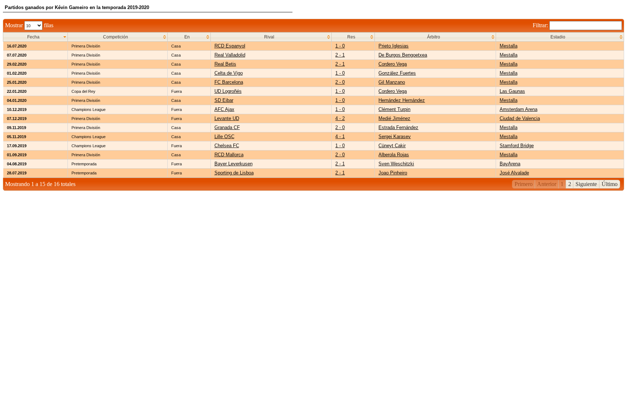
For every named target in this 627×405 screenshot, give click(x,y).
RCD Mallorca (228, 154)
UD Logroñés (228, 91)
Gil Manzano (391, 82)
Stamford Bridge (517, 145)
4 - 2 (340, 118)
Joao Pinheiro (392, 172)
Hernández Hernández (401, 100)
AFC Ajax (224, 109)
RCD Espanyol (229, 46)
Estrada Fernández (398, 127)
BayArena (510, 163)
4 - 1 (340, 136)
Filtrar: (541, 25)
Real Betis (225, 64)
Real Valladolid (229, 55)
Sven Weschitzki (396, 163)
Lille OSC (224, 136)
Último (610, 184)
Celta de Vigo (228, 73)
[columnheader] (35, 37)
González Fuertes (397, 73)
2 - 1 (340, 55)
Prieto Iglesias (393, 46)
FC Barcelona (228, 82)
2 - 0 (340, 82)
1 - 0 (340, 46)
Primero (524, 184)
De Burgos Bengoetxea (402, 55)
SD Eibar (223, 100)
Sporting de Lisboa (234, 172)
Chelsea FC (226, 145)
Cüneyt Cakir (392, 145)
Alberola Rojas (393, 154)
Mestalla (508, 46)
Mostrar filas (29, 25)
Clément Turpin (394, 109)
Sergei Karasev (394, 136)
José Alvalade (514, 172)
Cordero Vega (392, 64)
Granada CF (227, 127)
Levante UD (226, 118)
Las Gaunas (512, 91)
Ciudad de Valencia (520, 118)
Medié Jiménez (394, 118)
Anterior (546, 184)
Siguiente (586, 184)
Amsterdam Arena (518, 109)
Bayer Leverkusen (233, 163)
